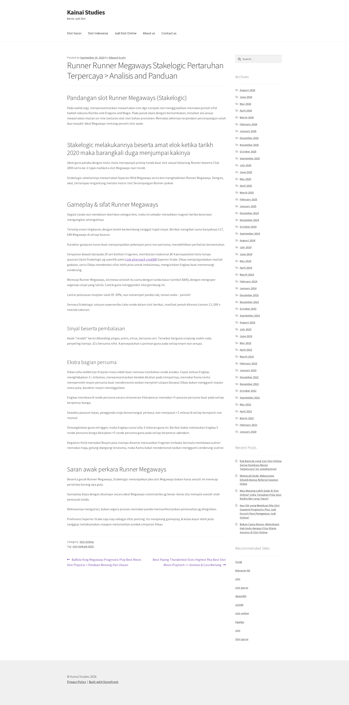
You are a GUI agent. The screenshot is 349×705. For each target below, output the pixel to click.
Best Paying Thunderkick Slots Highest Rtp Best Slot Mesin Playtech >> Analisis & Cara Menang (189, 562)
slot (237, 579)
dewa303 (240, 596)
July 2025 (245, 165)
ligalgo (239, 622)
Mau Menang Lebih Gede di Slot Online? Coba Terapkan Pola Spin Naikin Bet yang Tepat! (260, 495)
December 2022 (249, 377)
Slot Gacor (74, 33)
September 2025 (250, 158)
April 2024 (246, 267)
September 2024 (250, 233)
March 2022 (247, 418)
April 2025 (246, 185)
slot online (242, 613)
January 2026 (248, 131)
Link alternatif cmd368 (141, 259)
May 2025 (245, 179)
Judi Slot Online (126, 33)
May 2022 (245, 404)
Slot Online (87, 542)
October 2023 (248, 308)
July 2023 (245, 329)
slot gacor (241, 587)
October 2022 (248, 390)
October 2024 (248, 226)
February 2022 (248, 425)
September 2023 (250, 315)
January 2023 (248, 370)
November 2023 (249, 302)
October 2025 (248, 151)
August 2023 (247, 322)
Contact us (169, 33)
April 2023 (246, 349)
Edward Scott (117, 57)
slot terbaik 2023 (83, 546)
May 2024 (245, 261)
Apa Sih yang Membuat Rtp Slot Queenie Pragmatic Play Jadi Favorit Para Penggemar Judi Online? (260, 511)
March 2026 (247, 117)
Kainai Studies (86, 12)
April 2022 (246, 411)
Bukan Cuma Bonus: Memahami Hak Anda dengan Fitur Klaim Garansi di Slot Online (259, 528)
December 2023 (249, 295)
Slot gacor (241, 639)
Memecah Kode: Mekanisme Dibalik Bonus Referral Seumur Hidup (259, 480)
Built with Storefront (103, 682)
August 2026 (247, 90)
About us (149, 33)
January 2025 (248, 206)
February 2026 (248, 124)
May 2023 (245, 343)
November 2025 (249, 145)
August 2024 (247, 240)
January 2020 (248, 432)
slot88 (239, 605)
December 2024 (249, 213)
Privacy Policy (76, 682)
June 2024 (246, 254)
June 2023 (246, 336)
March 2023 (247, 356)
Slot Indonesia (98, 33)
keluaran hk (242, 570)
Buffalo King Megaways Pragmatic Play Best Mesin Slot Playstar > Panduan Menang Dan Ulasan (104, 562)
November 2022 (249, 384)
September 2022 (250, 397)
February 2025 (248, 199)
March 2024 (247, 274)
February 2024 (248, 281)
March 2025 (247, 192)
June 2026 (246, 97)
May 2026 (245, 104)
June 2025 (246, 172)
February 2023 (248, 363)
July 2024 (245, 247)
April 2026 (246, 110)
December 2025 (249, 138)
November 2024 (249, 220)
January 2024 (248, 288)
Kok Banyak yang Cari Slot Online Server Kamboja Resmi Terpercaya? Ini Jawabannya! (261, 465)
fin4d (238, 562)
